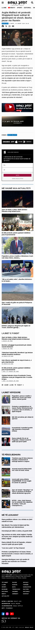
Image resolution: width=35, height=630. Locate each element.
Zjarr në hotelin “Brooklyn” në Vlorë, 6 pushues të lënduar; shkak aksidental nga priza (22, 491)
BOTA (14, 587)
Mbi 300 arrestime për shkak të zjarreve (22, 418)
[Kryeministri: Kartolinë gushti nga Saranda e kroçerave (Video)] (6, 431)
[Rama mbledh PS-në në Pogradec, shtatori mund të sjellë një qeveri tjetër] (6, 441)
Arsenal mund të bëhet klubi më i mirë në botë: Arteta (22, 469)
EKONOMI (4, 589)
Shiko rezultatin (17, 178)
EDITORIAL (27, 7)
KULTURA (26, 589)
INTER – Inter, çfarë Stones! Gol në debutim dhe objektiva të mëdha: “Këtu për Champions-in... (22, 503)
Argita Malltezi (12, 135)
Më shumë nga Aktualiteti (16, 188)
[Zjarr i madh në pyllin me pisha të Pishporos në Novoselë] (17, 292)
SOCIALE (25, 582)
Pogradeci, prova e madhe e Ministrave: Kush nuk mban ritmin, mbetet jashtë (21, 397)
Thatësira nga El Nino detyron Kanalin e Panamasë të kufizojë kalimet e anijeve (22, 459)
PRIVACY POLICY (29, 627)
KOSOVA (14, 584)
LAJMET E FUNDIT (10, 333)
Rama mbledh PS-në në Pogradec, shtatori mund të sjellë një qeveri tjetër (21, 439)
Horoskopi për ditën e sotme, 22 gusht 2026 (17, 531)
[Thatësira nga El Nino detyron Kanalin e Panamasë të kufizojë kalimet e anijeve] (6, 461)
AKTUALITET (5, 596)
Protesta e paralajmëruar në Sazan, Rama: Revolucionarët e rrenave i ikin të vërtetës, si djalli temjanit (22, 409)
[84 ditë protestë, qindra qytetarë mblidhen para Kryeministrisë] (17, 222)
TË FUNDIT (5, 582)
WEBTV (12, 7)
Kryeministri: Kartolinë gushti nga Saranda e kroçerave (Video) (22, 429)
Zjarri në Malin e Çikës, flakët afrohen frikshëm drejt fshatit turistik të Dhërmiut (15, 338)
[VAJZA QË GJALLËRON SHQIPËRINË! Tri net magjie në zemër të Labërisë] (6, 482)
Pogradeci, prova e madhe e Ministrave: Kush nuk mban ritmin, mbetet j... (17, 257)
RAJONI (14, 582)
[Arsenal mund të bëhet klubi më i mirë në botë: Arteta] (6, 472)
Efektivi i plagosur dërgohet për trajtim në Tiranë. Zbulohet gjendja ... (16, 326)
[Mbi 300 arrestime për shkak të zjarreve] (6, 420)
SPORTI (19, 7)
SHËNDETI (15, 593)
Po (4, 165)
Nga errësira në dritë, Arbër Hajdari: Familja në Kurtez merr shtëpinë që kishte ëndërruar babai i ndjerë (17, 536)
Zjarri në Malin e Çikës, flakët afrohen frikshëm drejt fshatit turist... (14, 210)
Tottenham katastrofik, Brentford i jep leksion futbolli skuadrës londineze (17, 353)
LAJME (4, 7)
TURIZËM (25, 584)
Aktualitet (5, 23)
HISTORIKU (26, 591)
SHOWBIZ (15, 591)
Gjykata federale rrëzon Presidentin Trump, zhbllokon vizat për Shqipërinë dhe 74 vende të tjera (17, 377)
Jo (4, 170)
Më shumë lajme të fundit (12, 385)
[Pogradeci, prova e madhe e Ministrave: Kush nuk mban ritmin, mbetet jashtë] (17, 245)
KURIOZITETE (27, 587)
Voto (17, 175)
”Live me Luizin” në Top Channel (13, 548)
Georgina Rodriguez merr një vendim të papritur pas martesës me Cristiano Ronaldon (15, 561)
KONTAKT (26, 593)
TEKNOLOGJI (16, 589)
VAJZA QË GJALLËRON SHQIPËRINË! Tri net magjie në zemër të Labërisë (21, 481)
